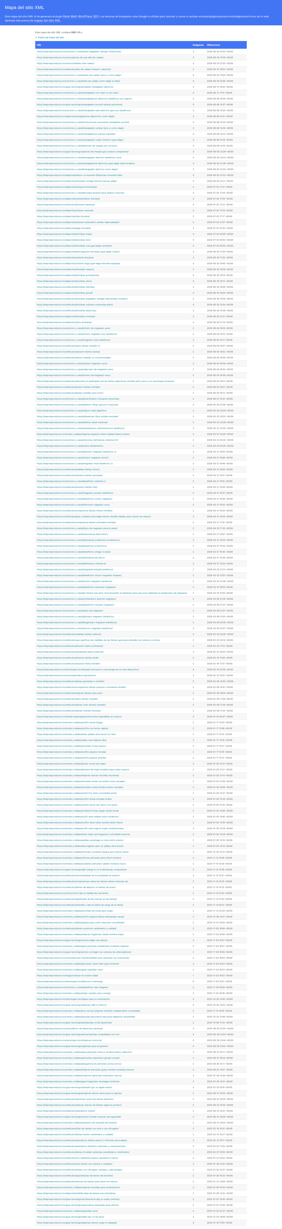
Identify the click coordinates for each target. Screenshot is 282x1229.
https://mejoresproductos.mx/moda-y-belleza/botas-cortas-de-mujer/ (71, 763)
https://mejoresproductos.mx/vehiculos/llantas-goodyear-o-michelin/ (70, 681)
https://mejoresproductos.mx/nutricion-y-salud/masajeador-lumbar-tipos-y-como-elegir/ (80, 128)
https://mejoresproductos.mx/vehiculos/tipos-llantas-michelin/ (67, 699)
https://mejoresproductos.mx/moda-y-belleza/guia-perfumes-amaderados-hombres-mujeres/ (83, 946)
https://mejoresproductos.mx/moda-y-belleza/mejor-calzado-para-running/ (73, 993)
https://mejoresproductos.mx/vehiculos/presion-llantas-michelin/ (68, 387)
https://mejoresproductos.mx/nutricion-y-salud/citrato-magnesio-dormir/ (73, 457)
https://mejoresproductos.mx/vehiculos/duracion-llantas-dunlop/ (68, 351)
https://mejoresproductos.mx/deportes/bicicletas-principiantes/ (68, 275)
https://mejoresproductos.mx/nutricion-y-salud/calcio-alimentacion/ (70, 446)
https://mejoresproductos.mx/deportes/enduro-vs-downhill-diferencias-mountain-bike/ (79, 175)
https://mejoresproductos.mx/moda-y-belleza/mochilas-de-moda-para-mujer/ (75, 911)
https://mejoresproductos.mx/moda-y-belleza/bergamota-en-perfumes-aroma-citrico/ (79, 1064)
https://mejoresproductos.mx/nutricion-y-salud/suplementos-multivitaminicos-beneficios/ (81, 428)
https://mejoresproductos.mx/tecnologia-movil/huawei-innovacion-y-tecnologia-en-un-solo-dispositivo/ (88, 669)
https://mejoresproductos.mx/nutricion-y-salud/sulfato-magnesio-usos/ (72, 363)
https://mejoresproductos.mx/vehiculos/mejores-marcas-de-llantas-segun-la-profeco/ (79, 1105)
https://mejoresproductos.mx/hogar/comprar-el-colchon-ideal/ (67, 975)
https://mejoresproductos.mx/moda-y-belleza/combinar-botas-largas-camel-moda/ (78, 811)
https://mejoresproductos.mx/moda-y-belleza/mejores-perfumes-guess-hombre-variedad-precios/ (85, 1069)
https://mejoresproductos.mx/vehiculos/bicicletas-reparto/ (65, 269)
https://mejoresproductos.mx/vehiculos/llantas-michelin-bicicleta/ (69, 710)
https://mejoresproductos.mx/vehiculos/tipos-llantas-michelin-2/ (68, 346)
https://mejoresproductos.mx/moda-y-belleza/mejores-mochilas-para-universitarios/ (78, 1187)
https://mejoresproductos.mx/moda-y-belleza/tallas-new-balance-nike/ (71, 740)
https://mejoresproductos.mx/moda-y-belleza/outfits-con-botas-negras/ (72, 728)
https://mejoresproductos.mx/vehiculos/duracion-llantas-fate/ (67, 487)
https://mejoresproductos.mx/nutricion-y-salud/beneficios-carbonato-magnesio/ (76, 587)
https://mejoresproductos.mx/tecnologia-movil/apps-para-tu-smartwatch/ (73, 999)
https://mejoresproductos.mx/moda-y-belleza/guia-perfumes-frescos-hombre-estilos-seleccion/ (84, 1052)
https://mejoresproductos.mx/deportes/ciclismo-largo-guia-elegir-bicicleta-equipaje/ (78, 263)
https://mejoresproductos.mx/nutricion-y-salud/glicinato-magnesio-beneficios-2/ (76, 452)
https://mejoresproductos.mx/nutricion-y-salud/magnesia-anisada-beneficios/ (75, 569)
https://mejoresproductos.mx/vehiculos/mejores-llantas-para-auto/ (69, 693)
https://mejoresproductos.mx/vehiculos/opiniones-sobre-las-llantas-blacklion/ (75, 1099)
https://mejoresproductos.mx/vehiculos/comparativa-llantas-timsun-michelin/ (74, 510)
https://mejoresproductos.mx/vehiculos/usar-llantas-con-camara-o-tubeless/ (74, 1164)
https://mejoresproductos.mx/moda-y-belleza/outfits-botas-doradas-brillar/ (74, 799)
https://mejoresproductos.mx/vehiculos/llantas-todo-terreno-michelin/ (71, 705)
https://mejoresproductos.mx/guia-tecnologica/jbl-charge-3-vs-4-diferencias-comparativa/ (82, 869)
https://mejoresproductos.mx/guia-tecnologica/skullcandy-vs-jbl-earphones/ (74, 1022)
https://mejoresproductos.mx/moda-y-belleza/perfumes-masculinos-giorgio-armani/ (78, 1058)
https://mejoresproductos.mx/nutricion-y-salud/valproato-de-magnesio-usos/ (75, 369)
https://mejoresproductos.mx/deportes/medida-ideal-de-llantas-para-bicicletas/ (76, 1193)
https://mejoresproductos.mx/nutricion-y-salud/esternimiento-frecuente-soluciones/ (78, 399)
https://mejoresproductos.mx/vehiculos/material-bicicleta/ (65, 257)
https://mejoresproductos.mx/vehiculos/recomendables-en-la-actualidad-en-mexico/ (78, 875)
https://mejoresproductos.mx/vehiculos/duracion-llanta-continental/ (70, 646)
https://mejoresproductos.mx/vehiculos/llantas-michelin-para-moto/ (70, 393)
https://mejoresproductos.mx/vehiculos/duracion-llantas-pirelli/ (68, 658)
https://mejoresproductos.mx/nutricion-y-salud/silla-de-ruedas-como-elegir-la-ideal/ (78, 81)
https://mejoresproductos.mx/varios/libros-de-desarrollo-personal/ (70, 1028)
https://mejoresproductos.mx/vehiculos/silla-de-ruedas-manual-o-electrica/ (74, 69)
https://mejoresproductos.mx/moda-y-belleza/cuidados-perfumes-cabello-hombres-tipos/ (81, 863)
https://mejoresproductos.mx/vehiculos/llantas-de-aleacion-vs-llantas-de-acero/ (76, 887)
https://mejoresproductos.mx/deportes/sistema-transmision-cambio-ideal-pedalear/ (78, 222)
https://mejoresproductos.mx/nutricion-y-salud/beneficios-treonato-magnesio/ (75, 605)
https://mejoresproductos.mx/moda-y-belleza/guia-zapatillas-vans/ (70, 969)
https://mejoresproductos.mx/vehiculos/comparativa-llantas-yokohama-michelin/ (76, 522)
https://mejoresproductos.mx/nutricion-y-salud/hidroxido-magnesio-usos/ (73, 505)
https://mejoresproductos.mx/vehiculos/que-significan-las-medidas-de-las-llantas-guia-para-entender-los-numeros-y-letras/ (98, 640)
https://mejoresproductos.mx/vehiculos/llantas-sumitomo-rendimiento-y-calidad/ (76, 928)
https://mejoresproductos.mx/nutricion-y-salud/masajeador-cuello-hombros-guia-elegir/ (80, 140)
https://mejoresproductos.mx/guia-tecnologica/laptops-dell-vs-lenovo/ (72, 1005)
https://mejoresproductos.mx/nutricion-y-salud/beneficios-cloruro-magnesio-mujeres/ (79, 575)
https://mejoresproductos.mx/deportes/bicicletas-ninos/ (64, 281)
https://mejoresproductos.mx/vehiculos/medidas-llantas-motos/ (68, 469)
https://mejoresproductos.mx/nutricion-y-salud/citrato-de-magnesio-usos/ (73, 375)
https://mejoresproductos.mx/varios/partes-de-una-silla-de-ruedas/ (70, 57)
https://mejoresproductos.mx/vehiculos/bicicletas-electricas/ (66, 310)
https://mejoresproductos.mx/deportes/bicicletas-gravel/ (65, 293)
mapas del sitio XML (47, 20)
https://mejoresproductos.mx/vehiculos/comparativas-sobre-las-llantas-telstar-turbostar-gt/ (82, 881)
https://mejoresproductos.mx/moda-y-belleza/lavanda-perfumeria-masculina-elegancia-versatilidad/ (86, 1017)
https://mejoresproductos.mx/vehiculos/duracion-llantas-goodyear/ (70, 475)
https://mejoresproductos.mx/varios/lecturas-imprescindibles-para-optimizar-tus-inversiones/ (83, 958)
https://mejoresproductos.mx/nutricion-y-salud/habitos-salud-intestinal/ (72, 422)
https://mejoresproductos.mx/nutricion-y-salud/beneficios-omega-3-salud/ (73, 552)
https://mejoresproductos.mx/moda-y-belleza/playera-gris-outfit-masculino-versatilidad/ (80, 922)
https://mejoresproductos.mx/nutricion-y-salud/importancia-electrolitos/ (72, 534)
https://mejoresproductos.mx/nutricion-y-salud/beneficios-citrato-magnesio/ (74, 499)
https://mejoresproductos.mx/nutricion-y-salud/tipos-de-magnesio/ (70, 610)
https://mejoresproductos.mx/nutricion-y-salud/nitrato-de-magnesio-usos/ (73, 328)
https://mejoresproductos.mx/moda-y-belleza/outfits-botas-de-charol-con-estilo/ (77, 805)
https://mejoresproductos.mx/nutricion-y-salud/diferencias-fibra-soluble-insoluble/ (77, 416)
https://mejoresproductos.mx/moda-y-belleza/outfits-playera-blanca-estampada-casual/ (80, 916)
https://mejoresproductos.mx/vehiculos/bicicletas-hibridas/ (66, 287)
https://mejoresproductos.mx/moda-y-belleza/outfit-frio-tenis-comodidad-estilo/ (77, 793)
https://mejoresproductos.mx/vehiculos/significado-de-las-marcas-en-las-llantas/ (77, 899)
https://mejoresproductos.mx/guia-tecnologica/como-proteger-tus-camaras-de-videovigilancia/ (84, 952)
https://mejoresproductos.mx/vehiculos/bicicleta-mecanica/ (66, 204)
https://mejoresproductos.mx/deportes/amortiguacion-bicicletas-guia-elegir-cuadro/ (78, 251)
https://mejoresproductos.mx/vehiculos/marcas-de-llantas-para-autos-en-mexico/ (77, 1181)
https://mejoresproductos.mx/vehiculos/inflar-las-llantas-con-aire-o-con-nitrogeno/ (78, 1128)
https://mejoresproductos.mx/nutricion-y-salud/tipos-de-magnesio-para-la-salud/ (77, 528)
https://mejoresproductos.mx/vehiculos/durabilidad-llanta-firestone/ (70, 652)
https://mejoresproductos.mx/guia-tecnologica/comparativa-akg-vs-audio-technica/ (78, 1199)
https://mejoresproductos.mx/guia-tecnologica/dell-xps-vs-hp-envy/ (70, 1217)
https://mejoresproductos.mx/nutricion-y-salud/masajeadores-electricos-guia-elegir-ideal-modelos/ (86, 163)
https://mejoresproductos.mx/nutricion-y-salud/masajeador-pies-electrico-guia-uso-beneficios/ (84, 110)
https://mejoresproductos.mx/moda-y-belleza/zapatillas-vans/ (67, 1211)
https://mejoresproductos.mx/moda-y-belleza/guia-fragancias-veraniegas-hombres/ (78, 1081)
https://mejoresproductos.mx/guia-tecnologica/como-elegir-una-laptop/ (72, 940)
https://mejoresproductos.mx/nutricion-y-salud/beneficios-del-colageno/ (72, 987)
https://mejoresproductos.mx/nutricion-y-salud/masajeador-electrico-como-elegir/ (77, 169)
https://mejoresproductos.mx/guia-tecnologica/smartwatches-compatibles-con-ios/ (78, 1034)
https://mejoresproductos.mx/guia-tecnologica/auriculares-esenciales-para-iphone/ (77, 1205)
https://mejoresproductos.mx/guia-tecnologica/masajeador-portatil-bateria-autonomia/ (79, 104)
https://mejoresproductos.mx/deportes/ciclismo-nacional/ (65, 210)
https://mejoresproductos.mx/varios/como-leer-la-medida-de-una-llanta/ (72, 893)
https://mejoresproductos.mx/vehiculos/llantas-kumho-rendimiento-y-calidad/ (75, 1134)
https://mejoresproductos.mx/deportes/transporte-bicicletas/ (67, 187)
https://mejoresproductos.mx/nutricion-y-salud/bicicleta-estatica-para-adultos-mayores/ (80, 193)
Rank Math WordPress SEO (81, 16)
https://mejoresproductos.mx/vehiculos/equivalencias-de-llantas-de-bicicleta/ (75, 1175)
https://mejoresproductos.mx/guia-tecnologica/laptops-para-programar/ (72, 1046)
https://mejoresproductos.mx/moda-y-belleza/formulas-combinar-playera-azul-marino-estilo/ (83, 852)
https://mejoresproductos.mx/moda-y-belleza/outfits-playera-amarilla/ (71, 758)
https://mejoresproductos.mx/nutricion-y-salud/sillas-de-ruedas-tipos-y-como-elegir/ (79, 75)
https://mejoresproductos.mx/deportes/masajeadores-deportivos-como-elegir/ (76, 116)
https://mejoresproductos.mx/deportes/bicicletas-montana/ (66, 316)
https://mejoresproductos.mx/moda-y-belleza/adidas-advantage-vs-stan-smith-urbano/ (80, 840)
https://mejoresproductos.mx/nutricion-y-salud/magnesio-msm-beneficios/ (73, 340)
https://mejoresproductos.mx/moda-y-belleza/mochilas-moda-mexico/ (71, 746)
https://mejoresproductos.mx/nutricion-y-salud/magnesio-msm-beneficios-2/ (75, 463)
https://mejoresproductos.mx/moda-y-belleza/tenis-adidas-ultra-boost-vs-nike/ (76, 734)
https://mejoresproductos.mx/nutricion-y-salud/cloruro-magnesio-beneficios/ (75, 628)
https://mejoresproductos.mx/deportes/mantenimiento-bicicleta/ (68, 198)
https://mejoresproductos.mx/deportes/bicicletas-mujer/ (64, 234)
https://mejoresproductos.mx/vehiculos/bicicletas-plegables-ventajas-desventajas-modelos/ (82, 299)
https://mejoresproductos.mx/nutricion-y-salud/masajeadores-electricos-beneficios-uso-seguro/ (84, 98)
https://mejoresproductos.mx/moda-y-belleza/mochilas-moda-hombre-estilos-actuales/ (80, 787)
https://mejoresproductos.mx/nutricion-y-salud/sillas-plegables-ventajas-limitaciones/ (79, 51)
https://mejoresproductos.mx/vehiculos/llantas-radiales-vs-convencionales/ (74, 357)
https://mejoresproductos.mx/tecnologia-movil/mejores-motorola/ (69, 1040)
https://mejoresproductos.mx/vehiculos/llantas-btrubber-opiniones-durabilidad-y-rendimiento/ (83, 1152)
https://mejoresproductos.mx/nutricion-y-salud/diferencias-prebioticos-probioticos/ (78, 540)
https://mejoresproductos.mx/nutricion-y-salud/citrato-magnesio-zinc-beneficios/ (77, 334)
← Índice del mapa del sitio (49, 37)
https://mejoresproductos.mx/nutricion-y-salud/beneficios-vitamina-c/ (71, 481)
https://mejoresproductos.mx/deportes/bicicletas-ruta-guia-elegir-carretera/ (74, 246)
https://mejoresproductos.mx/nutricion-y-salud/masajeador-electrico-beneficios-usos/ (79, 157)
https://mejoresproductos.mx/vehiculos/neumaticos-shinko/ (66, 1111)
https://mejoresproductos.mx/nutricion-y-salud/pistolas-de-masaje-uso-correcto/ (77, 146)
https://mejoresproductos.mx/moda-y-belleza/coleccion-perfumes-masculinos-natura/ (79, 1075)
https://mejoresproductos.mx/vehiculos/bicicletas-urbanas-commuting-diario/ (75, 304)
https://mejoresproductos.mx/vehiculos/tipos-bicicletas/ (64, 322)
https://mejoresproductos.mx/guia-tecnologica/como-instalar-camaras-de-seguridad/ (79, 1117)
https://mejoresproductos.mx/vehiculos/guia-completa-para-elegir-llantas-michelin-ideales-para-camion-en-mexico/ (94, 516)
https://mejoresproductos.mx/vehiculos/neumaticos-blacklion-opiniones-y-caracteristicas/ (81, 1146)
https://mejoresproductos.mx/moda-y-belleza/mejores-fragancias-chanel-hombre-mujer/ (80, 934)
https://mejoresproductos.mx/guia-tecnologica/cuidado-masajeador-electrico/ (75, 87)
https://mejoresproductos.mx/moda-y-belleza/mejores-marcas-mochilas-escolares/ (78, 775)
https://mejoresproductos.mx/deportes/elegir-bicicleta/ (64, 228)
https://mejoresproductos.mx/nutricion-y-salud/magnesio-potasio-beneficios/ (75, 493)
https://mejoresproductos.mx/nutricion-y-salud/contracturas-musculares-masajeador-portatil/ (83, 122)
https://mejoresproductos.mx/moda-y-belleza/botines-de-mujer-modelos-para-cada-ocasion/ (83, 769)
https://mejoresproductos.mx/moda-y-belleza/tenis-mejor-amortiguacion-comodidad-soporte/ (83, 834)
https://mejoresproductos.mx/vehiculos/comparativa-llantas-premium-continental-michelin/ (81, 687)
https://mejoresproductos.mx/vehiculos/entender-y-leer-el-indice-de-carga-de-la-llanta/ (80, 905)
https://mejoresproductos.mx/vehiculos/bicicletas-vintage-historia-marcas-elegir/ (77, 181)
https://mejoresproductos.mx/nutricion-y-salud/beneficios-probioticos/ (72, 546)
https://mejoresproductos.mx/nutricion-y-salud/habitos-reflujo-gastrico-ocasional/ (77, 404)
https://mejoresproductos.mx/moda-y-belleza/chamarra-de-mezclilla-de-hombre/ (77, 1122)
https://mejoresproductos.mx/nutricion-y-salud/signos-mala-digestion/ (71, 410)
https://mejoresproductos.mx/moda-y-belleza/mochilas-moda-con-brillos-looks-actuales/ (81, 781)
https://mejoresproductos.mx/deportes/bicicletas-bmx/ (64, 240)
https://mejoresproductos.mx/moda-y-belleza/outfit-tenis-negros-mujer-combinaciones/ (80, 828)
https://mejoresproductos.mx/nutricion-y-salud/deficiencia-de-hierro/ (71, 557)
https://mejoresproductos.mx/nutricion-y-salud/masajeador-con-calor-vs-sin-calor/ (78, 93)
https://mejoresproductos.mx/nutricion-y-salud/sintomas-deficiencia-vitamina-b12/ (77, 440)
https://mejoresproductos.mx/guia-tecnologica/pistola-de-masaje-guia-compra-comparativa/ (83, 151)
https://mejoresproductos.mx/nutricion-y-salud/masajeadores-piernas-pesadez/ (76, 134)
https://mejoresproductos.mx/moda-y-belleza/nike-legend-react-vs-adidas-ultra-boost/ (80, 846)
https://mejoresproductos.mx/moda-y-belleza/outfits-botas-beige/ (69, 722)
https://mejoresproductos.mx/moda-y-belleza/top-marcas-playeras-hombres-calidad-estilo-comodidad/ (88, 1011)
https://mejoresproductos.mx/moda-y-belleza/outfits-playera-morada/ (71, 752)
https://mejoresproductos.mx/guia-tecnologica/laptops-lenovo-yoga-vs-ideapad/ (77, 1222)
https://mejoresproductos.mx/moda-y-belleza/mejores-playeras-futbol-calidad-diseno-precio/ (83, 434)
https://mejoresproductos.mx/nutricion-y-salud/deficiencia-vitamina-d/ (71, 563)
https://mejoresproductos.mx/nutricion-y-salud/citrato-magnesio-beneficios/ (74, 581)
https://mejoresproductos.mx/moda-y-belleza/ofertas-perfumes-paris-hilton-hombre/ (79, 858)
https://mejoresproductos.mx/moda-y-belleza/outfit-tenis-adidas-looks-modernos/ (78, 816)
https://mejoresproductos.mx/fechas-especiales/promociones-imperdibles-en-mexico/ (79, 716)
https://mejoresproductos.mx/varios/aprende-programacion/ (66, 675)
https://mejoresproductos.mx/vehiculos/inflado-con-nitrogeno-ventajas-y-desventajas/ (79, 1170)
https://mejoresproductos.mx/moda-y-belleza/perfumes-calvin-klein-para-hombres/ (78, 964)
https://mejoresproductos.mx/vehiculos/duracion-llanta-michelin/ (68, 663)
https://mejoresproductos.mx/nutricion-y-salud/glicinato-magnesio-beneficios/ (75, 616)
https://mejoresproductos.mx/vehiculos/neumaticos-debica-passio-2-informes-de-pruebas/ (82, 1140)
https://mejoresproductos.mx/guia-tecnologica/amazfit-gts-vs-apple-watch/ (74, 1087)
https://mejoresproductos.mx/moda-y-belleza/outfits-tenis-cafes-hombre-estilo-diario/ (80, 822)
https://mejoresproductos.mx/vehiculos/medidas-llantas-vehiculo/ (69, 634)
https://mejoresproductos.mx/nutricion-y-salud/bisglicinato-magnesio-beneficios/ (77, 622)
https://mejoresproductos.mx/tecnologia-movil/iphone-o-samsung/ (69, 981)
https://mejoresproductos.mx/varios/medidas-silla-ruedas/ (65, 63)
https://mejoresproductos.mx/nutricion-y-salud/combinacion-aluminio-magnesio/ (76, 599)
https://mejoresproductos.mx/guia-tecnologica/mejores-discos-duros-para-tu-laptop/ (79, 1093)
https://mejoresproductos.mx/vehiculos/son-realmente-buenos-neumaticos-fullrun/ (77, 1158)
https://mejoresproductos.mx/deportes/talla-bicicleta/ (63, 216)
